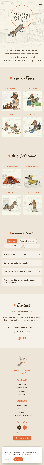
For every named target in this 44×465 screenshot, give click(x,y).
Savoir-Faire (22, 384)
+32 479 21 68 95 (23, 332)
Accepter (18, 459)
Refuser (7, 459)
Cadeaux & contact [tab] (32, 246)
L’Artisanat (22, 409)
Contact (22, 394)
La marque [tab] (12, 241)
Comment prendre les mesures (22, 415)
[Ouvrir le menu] (40, 4)
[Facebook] (24, 338)
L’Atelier (22, 412)
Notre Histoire (22, 405)
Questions (22, 391)
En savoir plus (26, 454)
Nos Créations (22, 388)
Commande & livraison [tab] (13, 246)
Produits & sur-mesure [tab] (28, 241)
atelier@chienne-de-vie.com (24, 327)
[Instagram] (19, 338)
